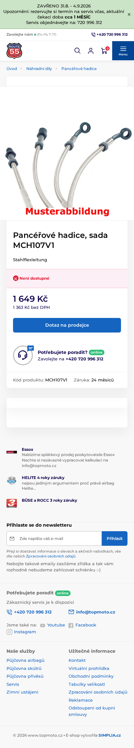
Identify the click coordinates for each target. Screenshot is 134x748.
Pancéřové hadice (79, 68)
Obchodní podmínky (91, 676)
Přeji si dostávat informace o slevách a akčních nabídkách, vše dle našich (64, 553)
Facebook (85, 624)
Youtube (56, 624)
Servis (13, 684)
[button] (77, 51)
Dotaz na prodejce (67, 325)
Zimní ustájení (22, 692)
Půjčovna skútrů (24, 668)
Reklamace (81, 700)
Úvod (12, 68)
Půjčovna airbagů (26, 660)
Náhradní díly (39, 68)
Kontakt (77, 660)
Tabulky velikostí (87, 684)
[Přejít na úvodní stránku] (14, 51)
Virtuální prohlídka (89, 668)
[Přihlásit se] (90, 51)
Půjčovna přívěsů (25, 676)
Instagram (25, 631)
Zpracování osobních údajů (50, 556)
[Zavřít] (129, 14)
